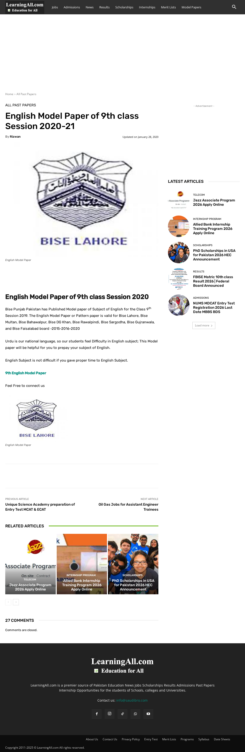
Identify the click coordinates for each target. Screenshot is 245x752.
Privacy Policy (131, 739)
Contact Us (110, 739)
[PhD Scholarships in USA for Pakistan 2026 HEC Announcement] (133, 564)
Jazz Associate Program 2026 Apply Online (30, 587)
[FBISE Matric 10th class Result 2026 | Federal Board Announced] (178, 279)
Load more (202, 325)
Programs (187, 739)
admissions (201, 298)
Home (9, 94)
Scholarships (124, 7)
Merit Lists (168, 7)
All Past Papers (26, 94)
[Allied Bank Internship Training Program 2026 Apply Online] (82, 564)
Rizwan (15, 136)
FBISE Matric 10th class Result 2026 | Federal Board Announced (213, 281)
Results (104, 7)
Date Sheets (222, 739)
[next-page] (16, 602)
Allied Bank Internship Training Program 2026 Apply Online (81, 585)
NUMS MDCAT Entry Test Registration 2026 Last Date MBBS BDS (214, 307)
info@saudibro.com (132, 700)
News (90, 7)
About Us (92, 739)
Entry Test (151, 739)
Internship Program (81, 575)
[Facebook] (96, 714)
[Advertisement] (122, 56)
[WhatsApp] (135, 714)
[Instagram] (109, 714)
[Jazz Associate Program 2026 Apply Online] (30, 564)
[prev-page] (8, 602)
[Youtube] (148, 714)
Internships (147, 7)
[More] (125, 273)
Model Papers (191, 7)
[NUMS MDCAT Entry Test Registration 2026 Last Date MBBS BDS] (178, 305)
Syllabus (203, 739)
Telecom (30, 579)
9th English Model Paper (25, 373)
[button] (234, 7)
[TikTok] (122, 714)
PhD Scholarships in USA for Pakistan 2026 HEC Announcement (133, 585)
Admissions (72, 7)
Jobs (55, 7)
